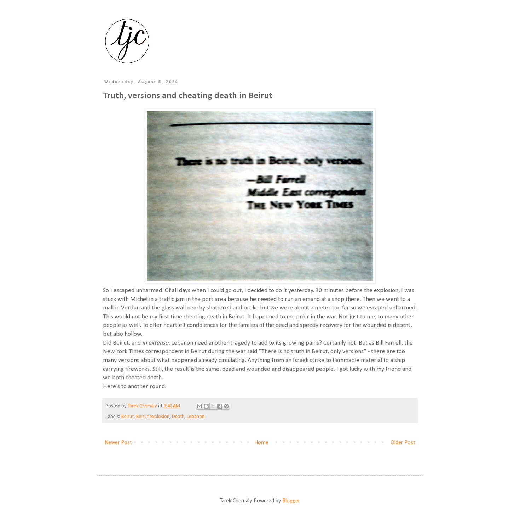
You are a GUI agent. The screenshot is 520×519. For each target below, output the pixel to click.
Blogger (291, 501)
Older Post (403, 443)
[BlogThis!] (206, 406)
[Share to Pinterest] (226, 406)
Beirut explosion (152, 416)
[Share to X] (212, 406)
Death (178, 416)
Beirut (127, 416)
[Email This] (199, 406)
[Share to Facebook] (219, 406)
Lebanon (195, 416)
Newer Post (118, 443)
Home (261, 443)
